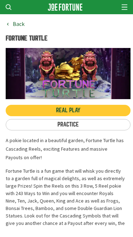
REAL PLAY (68, 110)
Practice (68, 125)
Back (18, 24)
